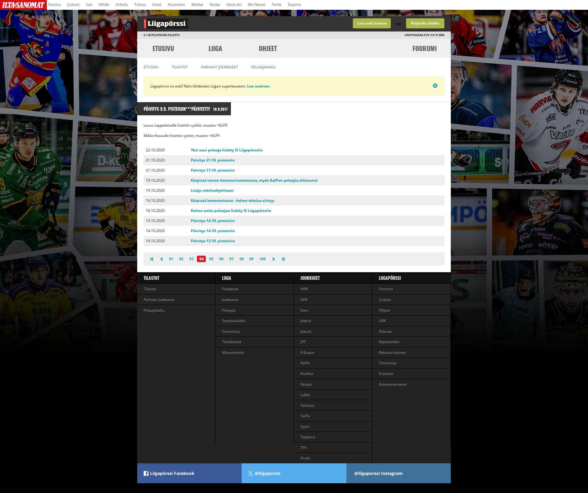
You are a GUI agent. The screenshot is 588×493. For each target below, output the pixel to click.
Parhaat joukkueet (219, 67)
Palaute (385, 331)
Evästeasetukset (393, 384)
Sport (305, 426)
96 (221, 258)
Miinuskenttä (233, 352)
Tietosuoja (388, 362)
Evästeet (386, 373)
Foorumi (425, 48)
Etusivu (54, 4)
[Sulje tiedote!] (414, 85)
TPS (303, 447)
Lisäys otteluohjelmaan (212, 190)
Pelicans (307, 405)
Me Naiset (256, 4)
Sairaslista (231, 331)
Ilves (304, 310)
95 (211, 258)
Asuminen (176, 4)
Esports (294, 4)
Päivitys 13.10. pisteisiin (213, 240)
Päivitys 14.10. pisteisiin (213, 220)
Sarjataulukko (233, 320)
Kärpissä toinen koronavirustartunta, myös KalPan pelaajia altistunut (254, 180)
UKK (382, 320)
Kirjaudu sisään (425, 23)
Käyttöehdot (389, 341)
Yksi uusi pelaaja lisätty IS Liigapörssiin (227, 150)
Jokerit (305, 320)
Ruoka (215, 4)
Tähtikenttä (231, 341)
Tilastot (180, 67)
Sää (89, 4)
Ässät (305, 458)
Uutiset (73, 4)
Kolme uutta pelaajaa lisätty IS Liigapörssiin (231, 210)
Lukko (305, 394)
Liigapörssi (390, 278)
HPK (303, 299)
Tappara (307, 436)
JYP (303, 341)
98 (241, 258)
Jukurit (305, 331)
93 (191, 258)
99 (251, 258)
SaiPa (305, 415)
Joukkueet (230, 299)
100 (262, 258)
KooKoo (306, 373)
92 (181, 258)
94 (201, 258)
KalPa (305, 362)
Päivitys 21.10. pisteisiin (213, 160)
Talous (140, 4)
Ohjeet (268, 48)
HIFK (304, 288)
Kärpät (306, 384)
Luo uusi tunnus (372, 23)
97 (231, 258)
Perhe (277, 4)
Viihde (104, 4)
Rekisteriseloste (392, 352)
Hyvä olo (234, 4)
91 (171, 258)
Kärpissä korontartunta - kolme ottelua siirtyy (232, 200)
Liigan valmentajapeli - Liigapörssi (216, 24)
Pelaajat (229, 310)
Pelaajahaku (263, 67)
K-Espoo (307, 352)
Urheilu (121, 4)
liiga (215, 48)
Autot (156, 4)
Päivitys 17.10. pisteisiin (213, 170)
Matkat (197, 4)
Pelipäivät (230, 288)
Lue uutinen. (258, 86)
